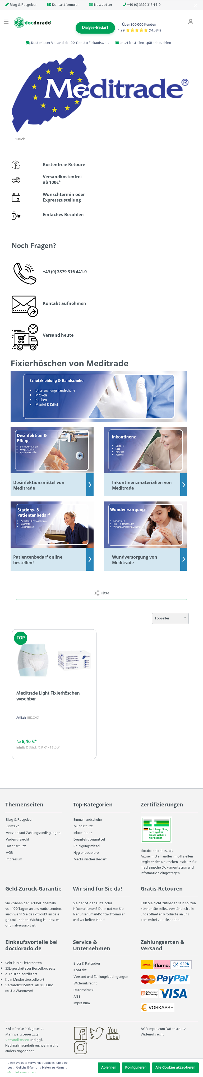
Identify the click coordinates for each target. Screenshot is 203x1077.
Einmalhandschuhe (87, 820)
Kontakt (12, 826)
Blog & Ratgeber (22, 5)
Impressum (14, 859)
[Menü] (6, 22)
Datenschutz (16, 846)
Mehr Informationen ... (22, 1072)
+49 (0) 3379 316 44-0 (143, 5)
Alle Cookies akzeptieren (175, 1068)
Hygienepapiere (86, 853)
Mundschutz (83, 826)
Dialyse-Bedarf (95, 27)
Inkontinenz (82, 833)
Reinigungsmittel (86, 846)
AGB (9, 853)
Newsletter (102, 5)
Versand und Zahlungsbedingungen (33, 833)
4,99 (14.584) (139, 31)
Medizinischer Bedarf (90, 859)
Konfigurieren (135, 1068)
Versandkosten (17, 1040)
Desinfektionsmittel (89, 840)
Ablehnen (108, 1068)
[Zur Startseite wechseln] (32, 23)
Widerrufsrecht (17, 840)
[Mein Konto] (190, 22)
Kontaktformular (65, 5)
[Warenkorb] (200, 19)
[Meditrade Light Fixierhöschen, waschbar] (54, 660)
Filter (104, 593)
